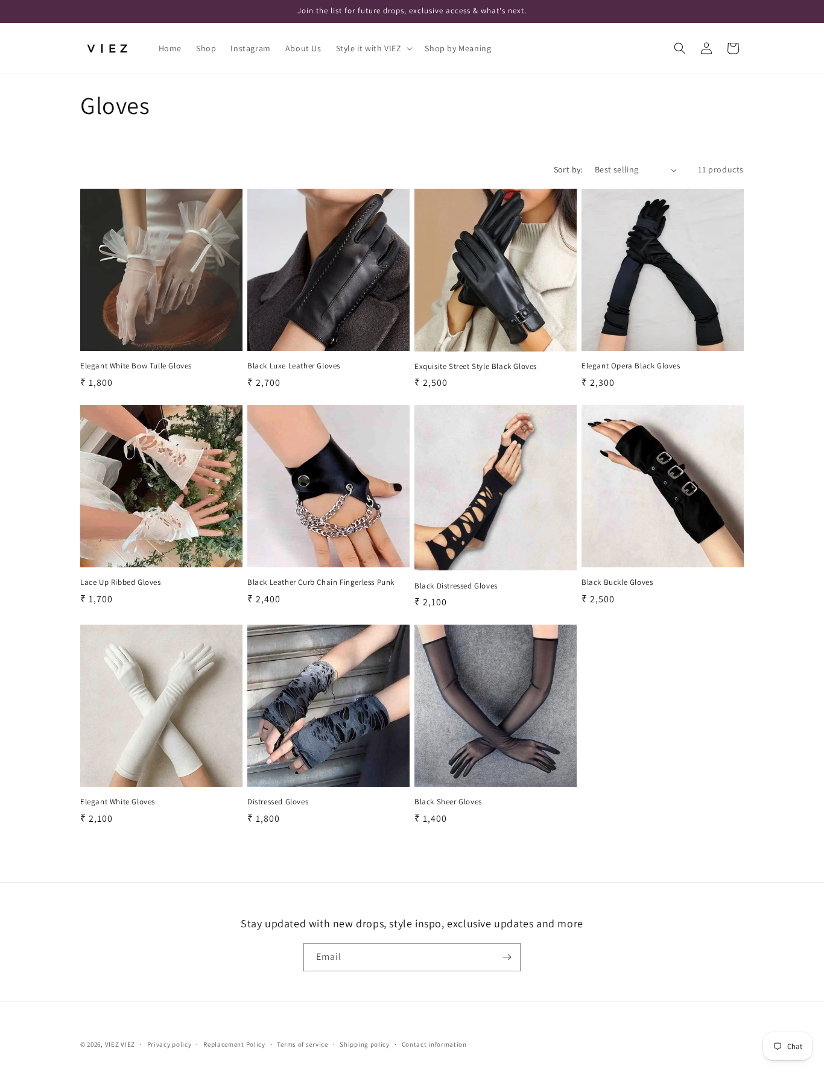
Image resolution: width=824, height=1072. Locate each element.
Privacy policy (169, 1044)
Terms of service (302, 1044)
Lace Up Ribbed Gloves (120, 582)
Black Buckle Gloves (617, 582)
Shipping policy (365, 1044)
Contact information (434, 1044)
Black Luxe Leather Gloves (293, 366)
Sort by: (568, 169)
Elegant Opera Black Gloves (631, 366)
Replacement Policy (234, 1044)
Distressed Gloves (277, 802)
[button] (373, 48)
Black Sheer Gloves (448, 802)
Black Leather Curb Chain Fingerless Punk (321, 582)
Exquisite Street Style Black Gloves (475, 366)
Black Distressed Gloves (456, 586)
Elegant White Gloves (117, 802)
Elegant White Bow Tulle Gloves (136, 366)
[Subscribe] (506, 957)
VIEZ (112, 1044)
